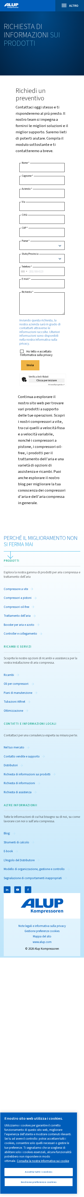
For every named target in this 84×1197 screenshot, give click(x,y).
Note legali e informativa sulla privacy (42, 926)
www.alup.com (42, 942)
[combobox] (24, 271)
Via (23, 202)
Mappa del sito (42, 936)
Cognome (27, 176)
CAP (25, 228)
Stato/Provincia (30, 254)
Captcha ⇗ (56, 384)
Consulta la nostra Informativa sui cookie (43, 1161)
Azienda (27, 189)
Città (24, 215)
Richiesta (27, 292)
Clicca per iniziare (46, 380)
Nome (25, 163)
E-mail (26, 279)
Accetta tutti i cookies (38, 1172)
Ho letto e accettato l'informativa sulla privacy (36, 353)
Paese (26, 241)
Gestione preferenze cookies (42, 931)
